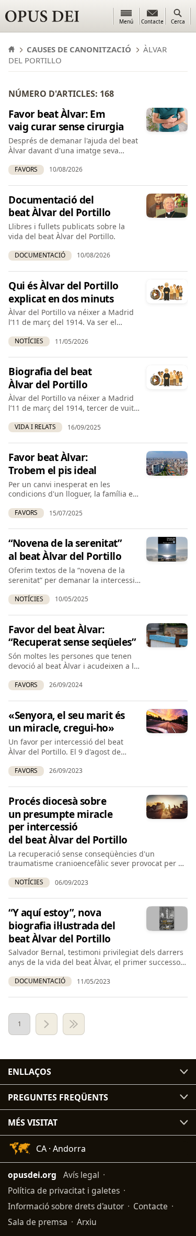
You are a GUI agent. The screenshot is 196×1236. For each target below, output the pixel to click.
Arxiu (87, 1222)
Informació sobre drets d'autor (66, 1206)
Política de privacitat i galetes (64, 1190)
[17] (74, 1024)
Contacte (150, 1206)
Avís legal (81, 1175)
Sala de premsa (37, 1222)
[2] (46, 1024)
